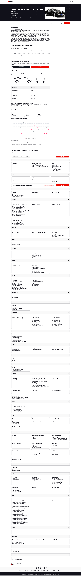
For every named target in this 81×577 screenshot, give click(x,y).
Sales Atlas (48, 1)
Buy (35, 1)
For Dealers (43, 570)
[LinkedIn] (44, 568)
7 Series (21, 5)
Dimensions (54, 23)
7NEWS (54, 570)
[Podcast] (46, 568)
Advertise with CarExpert (35, 570)
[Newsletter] (69, 2)
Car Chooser (41, 1)
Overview (43, 23)
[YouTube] (34, 568)
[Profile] (73, 2)
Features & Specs (60, 23)
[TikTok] (40, 568)
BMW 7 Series (17, 29)
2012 (23, 5)
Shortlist (30, 1)
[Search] (71, 2)
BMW (18, 5)
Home (13, 5)
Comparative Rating (49, 23)
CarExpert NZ (59, 570)
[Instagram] (38, 568)
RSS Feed (46, 572)
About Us (20, 570)
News (17, 1)
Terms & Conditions (41, 572)
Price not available (15, 13)
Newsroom (26, 570)
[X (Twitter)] (42, 568)
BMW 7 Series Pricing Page (17, 144)
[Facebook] (36, 568)
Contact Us (48, 570)
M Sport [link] (30, 5)
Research (23, 1)
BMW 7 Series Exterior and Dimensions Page (21, 104)
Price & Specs (26, 5)
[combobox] (18, 156)
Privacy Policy (35, 572)
